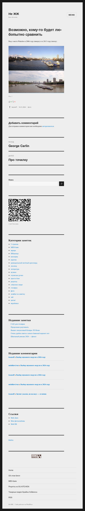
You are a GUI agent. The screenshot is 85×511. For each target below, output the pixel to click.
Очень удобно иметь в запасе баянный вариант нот (30, 333)
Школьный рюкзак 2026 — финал (23, 336)
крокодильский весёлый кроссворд (24, 263)
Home (11, 470)
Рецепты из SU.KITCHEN (19, 486)
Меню (72, 15)
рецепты (14, 281)
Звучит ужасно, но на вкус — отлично (31, 394)
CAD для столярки (18, 324)
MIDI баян (15, 247)
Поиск (11, 179)
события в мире (17, 284)
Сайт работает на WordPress (24, 504)
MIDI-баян (13, 481)
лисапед (14, 266)
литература (15, 269)
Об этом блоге (14, 475)
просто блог (15, 278)
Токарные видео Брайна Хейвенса (23, 492)
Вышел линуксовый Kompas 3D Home (25, 330)
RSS (10, 497)
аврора (13, 250)
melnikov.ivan (14, 365)
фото (29, 107)
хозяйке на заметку (18, 294)
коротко (14, 260)
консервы (14, 256)
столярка (14, 288)
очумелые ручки (17, 275)
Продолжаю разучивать (20, 327)
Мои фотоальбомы (18, 421)
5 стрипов (14, 244)
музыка (13, 272)
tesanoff (14, 107)
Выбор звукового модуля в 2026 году (30, 357)
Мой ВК (14, 424)
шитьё (13, 300)
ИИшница (14, 253)
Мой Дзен (14, 418)
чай (12, 297)
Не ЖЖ (14, 13)
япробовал (15, 303)
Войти (11, 440)
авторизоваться (48, 126)
